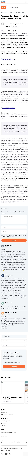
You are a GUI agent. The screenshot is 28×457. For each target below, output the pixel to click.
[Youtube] (6, 454)
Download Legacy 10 (14, 441)
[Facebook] (9, 454)
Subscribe (14, 366)
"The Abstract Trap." (10, 145)
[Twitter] (2, 454)
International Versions (7, 414)
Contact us (4, 423)
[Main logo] (3, 2)
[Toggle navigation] (26, 1)
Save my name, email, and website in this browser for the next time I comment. (14, 236)
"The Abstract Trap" (7, 40)
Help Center (4, 418)
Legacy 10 (4, 412)
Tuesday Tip (12, 12)
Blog (3, 7)
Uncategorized (20, 12)
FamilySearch (22, 44)
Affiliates (3, 425)
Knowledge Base (5, 421)
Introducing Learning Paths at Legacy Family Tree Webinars (12, 398)
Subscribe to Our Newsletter (8, 432)
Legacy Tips (4, 12)
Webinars (3, 436)
